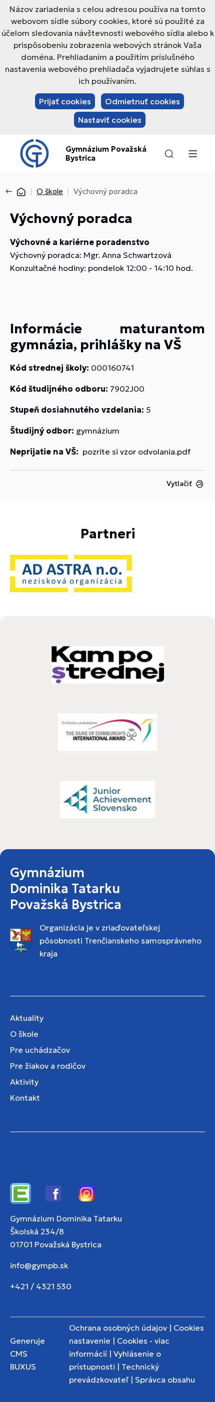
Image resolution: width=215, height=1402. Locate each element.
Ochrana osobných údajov (118, 1328)
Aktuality (27, 1018)
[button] (169, 154)
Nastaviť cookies (110, 120)
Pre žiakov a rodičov (48, 1066)
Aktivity (24, 1082)
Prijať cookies (65, 101)
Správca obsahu (165, 1380)
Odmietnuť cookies (142, 101)
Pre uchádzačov (40, 1050)
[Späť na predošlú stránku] (11, 192)
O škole (49, 191)
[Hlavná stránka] (21, 191)
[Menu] (192, 154)
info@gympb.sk (39, 1265)
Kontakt (25, 1098)
